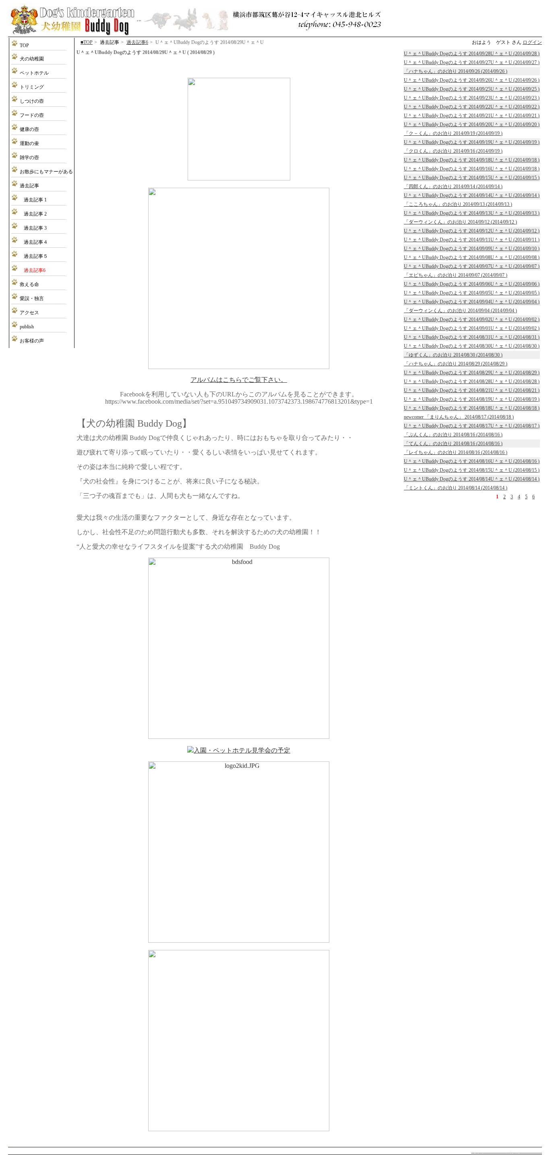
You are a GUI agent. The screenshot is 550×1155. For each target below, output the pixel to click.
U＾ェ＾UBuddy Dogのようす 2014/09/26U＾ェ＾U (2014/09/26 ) (472, 80)
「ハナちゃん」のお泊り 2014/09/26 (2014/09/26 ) (455, 71)
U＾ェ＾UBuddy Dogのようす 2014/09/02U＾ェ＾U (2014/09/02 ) (472, 319)
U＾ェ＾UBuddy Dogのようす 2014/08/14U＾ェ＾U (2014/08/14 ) (472, 479)
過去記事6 (137, 42)
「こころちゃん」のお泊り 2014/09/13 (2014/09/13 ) (458, 204)
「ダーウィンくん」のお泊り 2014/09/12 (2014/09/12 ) (460, 222)
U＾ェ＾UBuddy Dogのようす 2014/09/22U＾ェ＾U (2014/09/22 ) (472, 107)
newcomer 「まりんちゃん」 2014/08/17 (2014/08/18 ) (459, 417)
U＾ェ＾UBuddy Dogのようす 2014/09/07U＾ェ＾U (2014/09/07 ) (472, 266)
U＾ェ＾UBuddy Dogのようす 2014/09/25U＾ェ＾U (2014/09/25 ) (472, 89)
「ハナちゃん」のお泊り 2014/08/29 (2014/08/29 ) (455, 364)
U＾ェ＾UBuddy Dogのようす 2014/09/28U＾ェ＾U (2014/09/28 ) (472, 53)
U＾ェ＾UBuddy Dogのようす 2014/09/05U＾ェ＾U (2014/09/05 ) (472, 293)
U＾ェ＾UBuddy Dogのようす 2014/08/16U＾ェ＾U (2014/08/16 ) (472, 461)
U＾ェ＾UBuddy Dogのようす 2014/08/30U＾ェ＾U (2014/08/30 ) (472, 346)
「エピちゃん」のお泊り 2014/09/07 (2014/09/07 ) (455, 275)
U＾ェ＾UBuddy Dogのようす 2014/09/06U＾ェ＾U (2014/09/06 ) (472, 284)
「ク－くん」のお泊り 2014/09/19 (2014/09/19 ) (453, 133)
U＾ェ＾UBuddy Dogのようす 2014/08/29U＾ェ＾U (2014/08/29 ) (472, 372)
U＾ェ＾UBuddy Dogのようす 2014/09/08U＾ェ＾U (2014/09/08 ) (472, 257)
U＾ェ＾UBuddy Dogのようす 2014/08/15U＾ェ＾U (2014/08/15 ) (472, 470)
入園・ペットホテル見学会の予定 (242, 750)
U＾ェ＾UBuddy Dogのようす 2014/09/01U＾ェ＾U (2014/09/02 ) (472, 328)
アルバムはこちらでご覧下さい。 (238, 379)
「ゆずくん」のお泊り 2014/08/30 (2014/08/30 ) (453, 355)
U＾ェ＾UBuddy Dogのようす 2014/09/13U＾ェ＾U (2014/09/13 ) (472, 213)
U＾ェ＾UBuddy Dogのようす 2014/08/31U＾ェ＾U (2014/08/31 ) (472, 337)
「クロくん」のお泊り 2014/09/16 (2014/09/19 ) (453, 151)
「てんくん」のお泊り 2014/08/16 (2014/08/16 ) (453, 443)
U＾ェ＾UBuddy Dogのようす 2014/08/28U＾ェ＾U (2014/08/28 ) (472, 381)
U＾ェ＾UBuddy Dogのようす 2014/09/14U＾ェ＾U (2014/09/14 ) (472, 195)
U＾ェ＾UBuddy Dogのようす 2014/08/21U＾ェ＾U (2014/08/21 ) (472, 390)
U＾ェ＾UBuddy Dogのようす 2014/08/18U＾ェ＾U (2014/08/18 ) (472, 408)
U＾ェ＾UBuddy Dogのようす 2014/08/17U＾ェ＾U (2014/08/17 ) (472, 426)
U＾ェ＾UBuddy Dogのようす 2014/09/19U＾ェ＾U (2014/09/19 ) (472, 142)
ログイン (532, 42)
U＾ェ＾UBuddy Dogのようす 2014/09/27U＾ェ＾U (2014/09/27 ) (472, 62)
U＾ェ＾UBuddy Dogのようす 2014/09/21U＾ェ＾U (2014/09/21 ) (472, 115)
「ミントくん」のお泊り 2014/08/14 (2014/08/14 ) (455, 488)
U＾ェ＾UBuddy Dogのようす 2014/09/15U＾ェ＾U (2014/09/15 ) (472, 177)
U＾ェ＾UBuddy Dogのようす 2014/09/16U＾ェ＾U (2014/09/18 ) (472, 169)
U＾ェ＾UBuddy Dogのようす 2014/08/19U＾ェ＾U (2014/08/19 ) (472, 399)
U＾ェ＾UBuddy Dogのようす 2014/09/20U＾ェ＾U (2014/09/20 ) (472, 124)
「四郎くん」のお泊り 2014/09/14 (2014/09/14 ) (453, 186)
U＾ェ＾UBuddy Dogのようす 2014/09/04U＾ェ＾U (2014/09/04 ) (472, 302)
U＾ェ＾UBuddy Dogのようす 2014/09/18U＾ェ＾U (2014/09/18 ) (472, 160)
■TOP (87, 42)
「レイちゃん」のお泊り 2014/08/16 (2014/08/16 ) (455, 452)
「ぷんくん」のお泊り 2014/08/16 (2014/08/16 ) (453, 435)
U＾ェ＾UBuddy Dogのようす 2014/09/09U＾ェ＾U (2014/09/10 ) (472, 248)
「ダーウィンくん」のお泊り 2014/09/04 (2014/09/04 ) (460, 310)
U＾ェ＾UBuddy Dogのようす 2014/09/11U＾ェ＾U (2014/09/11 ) (472, 240)
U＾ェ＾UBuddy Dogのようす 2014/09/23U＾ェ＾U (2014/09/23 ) (472, 98)
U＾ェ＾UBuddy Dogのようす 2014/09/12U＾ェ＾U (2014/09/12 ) (472, 231)
